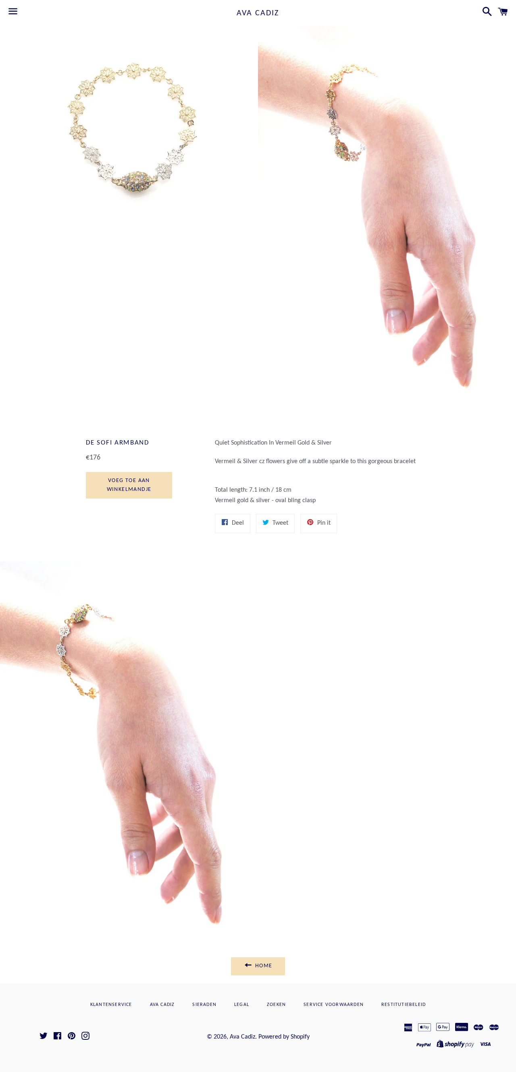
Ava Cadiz (258, 13)
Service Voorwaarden (334, 1004)
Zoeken (276, 1004)
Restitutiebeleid (403, 1004)
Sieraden (204, 1004)
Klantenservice (111, 1004)
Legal (241, 1004)
